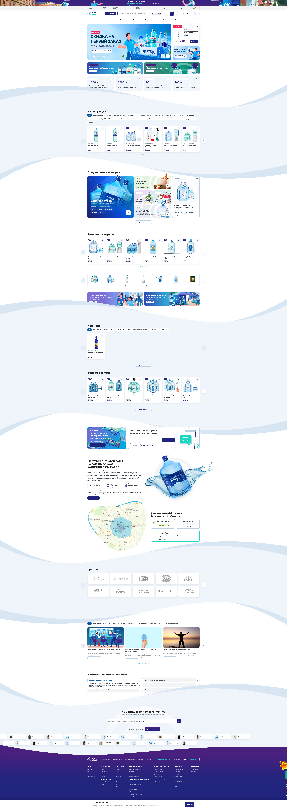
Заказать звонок (183, 8)
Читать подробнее (93, 657)
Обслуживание (195, 774)
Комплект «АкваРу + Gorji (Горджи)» (171, 396)
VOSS (117, 786)
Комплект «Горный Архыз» (133, 145)
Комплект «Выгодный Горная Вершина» (94, 257)
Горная (93, 209)
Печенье (177, 771)
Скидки (101, 212)
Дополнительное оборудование (162, 784)
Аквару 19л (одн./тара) (189, 257)
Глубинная (103, 774)
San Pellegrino (119, 779)
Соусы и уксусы (179, 781)
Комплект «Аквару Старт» (152, 395)
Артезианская (108, 209)
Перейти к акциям (98, 445)
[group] (94, 280)
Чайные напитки (133, 789)
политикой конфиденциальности (147, 445)
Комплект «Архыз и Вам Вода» (114, 396)
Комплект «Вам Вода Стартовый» (94, 396)
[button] (199, 19)
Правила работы (138, 8)
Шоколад (177, 789)
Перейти (94, 71)
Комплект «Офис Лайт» (189, 145)
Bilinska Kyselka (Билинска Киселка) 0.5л (95, 353)
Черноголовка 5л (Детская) (152, 257)
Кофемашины (194, 769)
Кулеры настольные (159, 771)
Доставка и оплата (115, 8)
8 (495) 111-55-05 (181, 759)
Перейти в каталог (142, 222)
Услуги (132, 7)
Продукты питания (189, 19)
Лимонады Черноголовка (135, 794)
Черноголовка (100, 19)
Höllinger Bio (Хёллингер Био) (136, 799)
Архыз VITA (90, 19)
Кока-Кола (131, 796)
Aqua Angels (119, 789)
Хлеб (176, 784)
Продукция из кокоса (180, 774)
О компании (89, 8)
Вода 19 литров (136, 19)
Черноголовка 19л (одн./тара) (170, 257)
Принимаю (189, 804)
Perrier (117, 774)
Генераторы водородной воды (162, 779)
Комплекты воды (130, 143)
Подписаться (168, 440)
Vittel (117, 781)
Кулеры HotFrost (158, 776)
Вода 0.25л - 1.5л (105, 781)
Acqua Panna (119, 776)
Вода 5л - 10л (104, 784)
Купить (195, 42)
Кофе (180, 19)
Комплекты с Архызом (188, 143)
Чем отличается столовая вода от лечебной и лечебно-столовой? (141, 650)
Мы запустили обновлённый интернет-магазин (103, 649)
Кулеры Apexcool (158, 774)
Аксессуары (194, 771)
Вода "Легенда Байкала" (135, 769)
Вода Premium (153, 19)
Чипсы (177, 786)
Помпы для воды (158, 769)
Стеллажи (94, 212)
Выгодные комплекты (124, 19)
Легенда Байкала (110, 19)
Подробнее (96, 806)
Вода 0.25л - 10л (92, 350)
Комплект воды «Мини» (170, 145)
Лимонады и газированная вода (168, 19)
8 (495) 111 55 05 (188, 526)
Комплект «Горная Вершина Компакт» (190, 396)
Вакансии (126, 7)
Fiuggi (117, 769)
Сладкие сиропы (179, 779)
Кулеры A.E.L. (157, 781)
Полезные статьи (104, 8)
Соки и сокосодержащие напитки (138, 786)
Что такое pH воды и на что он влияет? (176, 649)
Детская (100, 209)
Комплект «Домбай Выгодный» (150, 146)
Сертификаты (150, 7)
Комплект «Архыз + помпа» (134, 395)
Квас (130, 791)
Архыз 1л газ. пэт (93, 145)
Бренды (97, 7)
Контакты (158, 7)
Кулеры (145, 19)
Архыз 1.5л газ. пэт (112, 145)
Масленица (90, 143)
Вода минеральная (134, 776)
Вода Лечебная (179, 212)
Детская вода (189, 212)
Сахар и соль (178, 776)
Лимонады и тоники (134, 781)
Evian (117, 771)
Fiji (116, 784)
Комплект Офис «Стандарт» (130, 257)
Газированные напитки (135, 784)
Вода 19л (89, 771)
